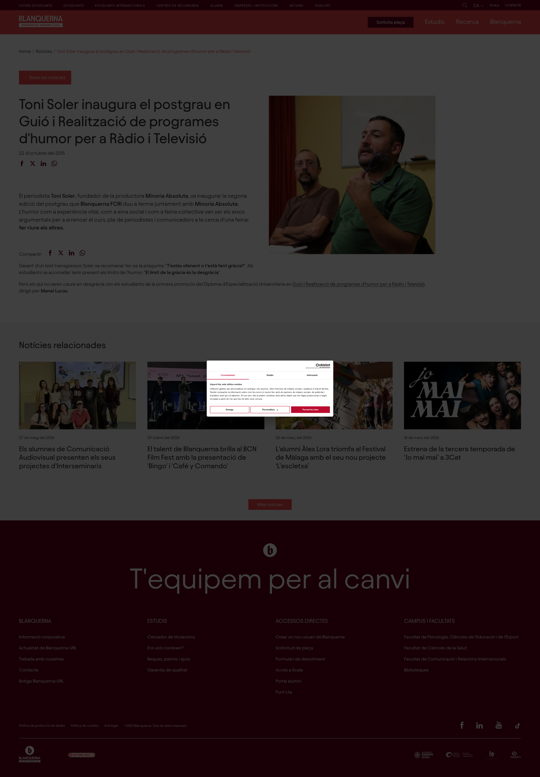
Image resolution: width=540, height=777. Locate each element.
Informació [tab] (312, 375)
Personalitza (268, 409)
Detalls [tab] (270, 375)
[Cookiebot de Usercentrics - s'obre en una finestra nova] (318, 366)
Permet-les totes (310, 409)
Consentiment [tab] (228, 375)
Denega (229, 409)
